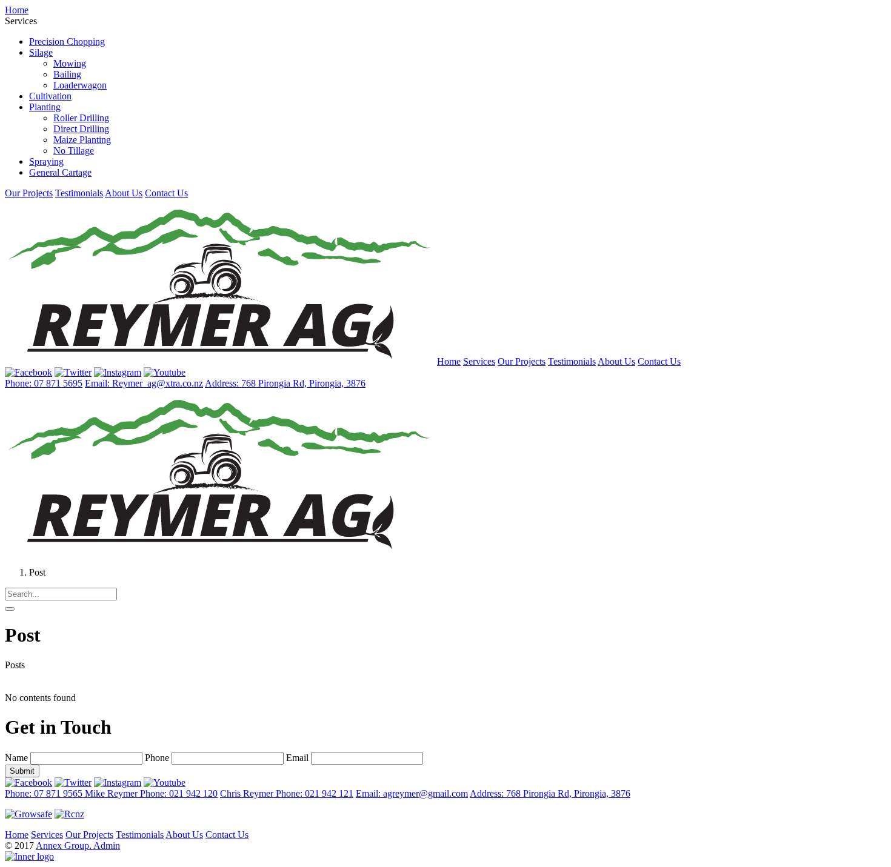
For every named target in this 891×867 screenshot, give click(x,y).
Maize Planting (82, 140)
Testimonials (79, 193)
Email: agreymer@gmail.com (412, 793)
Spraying (46, 161)
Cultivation (50, 96)
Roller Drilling (81, 118)
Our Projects (29, 193)
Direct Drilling (81, 129)
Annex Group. (64, 845)
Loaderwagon (80, 85)
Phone (157, 757)
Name (16, 757)
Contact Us (166, 193)
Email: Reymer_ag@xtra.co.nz (144, 383)
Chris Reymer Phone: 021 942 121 (286, 793)
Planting (45, 107)
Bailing (67, 74)
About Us (123, 193)
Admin (106, 845)
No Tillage (73, 150)
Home (16, 10)
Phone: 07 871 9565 (45, 793)
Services (479, 361)
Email (297, 757)
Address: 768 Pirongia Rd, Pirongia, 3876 (285, 383)
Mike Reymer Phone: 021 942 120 (151, 793)
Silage (41, 52)
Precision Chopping (67, 41)
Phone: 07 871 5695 (43, 383)
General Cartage (60, 172)
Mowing (69, 63)
